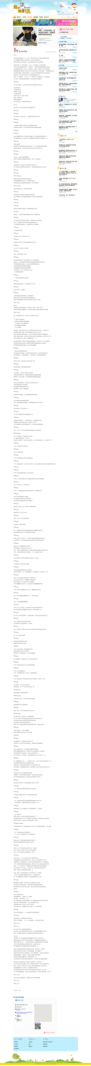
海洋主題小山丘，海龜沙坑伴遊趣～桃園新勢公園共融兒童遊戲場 (68, 90)
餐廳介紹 (41, 42)
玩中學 (72, 14)
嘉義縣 (60, 175)
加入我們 (16, 1044)
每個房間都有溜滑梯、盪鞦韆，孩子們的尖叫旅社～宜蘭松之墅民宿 (68, 190)
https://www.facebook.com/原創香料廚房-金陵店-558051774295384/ (25, 1013)
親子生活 (46, 17)
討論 (46, 42)
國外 (60, 142)
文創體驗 (63, 69)
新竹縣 (60, 107)
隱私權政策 (16, 1048)
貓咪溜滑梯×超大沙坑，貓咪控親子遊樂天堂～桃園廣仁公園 (68, 73)
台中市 (60, 147)
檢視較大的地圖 (37, 1022)
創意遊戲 (36, 17)
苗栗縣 (60, 112)
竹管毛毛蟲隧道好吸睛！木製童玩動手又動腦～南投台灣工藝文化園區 (68, 122)
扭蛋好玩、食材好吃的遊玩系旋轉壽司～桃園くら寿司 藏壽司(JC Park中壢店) (68, 60)
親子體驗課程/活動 (64, 32)
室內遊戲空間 (64, 86)
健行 (68, 14)
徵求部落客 (45, 1044)
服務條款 (16, 1046)
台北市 (60, 196)
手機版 (76, 0)
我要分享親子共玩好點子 (48, 1041)
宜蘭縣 (60, 129)
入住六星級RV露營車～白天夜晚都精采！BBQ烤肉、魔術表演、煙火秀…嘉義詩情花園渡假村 (67, 173)
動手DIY (19, 17)
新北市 (60, 181)
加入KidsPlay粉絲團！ (17, 0)
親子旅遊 (61, 14)
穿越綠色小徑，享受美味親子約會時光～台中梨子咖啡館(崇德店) (68, 145)
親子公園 (65, 14)
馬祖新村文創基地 (63, 68)
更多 (68, 101)
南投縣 (60, 123)
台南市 (60, 118)
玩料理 (41, 17)
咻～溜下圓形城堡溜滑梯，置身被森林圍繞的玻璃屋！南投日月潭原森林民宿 (68, 184)
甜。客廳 (61, 55)
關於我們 (16, 1041)
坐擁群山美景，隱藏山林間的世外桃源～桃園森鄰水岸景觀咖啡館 (68, 156)
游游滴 (19, 990)
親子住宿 (63, 112)
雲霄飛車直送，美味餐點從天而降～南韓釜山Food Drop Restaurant (68, 162)
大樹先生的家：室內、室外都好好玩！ (67, 195)
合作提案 (30, 1041)
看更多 (76, 131)
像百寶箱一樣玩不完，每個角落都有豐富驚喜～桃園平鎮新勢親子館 (68, 84)
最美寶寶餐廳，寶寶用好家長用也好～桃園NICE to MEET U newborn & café (68, 151)
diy (70, 14)
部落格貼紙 (45, 1046)
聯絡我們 (30, 1046)
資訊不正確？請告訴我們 (50, 1032)
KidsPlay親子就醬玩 (23, 9)
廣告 (29, 1044)
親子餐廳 (41, 28)
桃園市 (60, 47)
